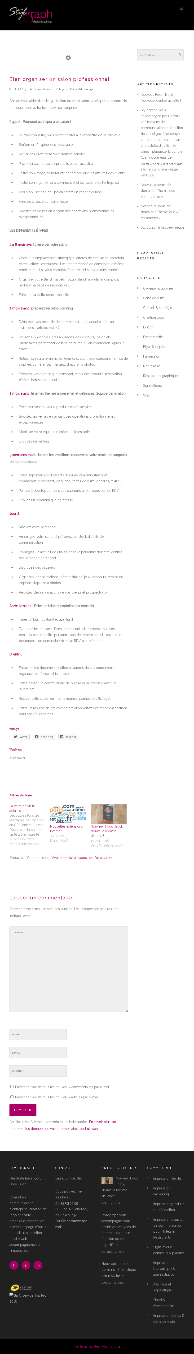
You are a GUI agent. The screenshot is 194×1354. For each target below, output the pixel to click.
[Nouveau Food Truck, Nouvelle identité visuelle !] (109, 814)
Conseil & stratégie (82, 89)
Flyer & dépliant (155, 347)
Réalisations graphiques (161, 376)
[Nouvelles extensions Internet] (68, 814)
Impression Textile (167, 1178)
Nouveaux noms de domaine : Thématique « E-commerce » (161, 212)
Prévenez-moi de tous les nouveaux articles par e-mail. (57, 1097)
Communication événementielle (51, 858)
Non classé (151, 366)
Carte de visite (154, 298)
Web (146, 395)
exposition (85, 858)
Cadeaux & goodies (158, 288)
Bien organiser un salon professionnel (59, 79)
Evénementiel (153, 337)
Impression (151, 356)
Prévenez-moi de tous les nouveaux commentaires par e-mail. (62, 1087)
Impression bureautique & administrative (164, 1268)
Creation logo (153, 317)
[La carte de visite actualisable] (29, 825)
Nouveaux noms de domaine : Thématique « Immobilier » (158, 190)
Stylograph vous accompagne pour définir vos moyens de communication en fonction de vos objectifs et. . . (118, 1230)
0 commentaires (40, 89)
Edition (148, 327)
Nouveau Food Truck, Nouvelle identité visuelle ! (107, 831)
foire (98, 858)
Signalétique (152, 385)
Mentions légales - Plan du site (97, 1346)
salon (107, 858)
